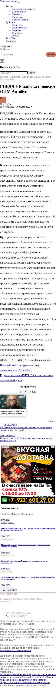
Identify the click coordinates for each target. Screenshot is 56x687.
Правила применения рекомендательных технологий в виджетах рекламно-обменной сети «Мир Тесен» (27, 680)
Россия (9, 6)
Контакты (11, 41)
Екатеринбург (19, 11)
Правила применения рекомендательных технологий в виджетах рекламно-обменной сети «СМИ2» (28, 675)
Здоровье (16, 30)
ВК (29, 391)
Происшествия (19, 27)
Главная (4, 77)
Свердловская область (23, 9)
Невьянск (17, 14)
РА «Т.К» (10, 38)
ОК (34, 391)
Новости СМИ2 (9, 590)
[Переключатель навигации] (18, 2)
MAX (23, 391)
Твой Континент (8, 1)
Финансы (17, 33)
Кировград (17, 17)
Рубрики (10, 22)
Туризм (15, 35)
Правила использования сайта (15, 650)
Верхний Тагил (20, 19)
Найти (51, 55)
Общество (17, 25)
